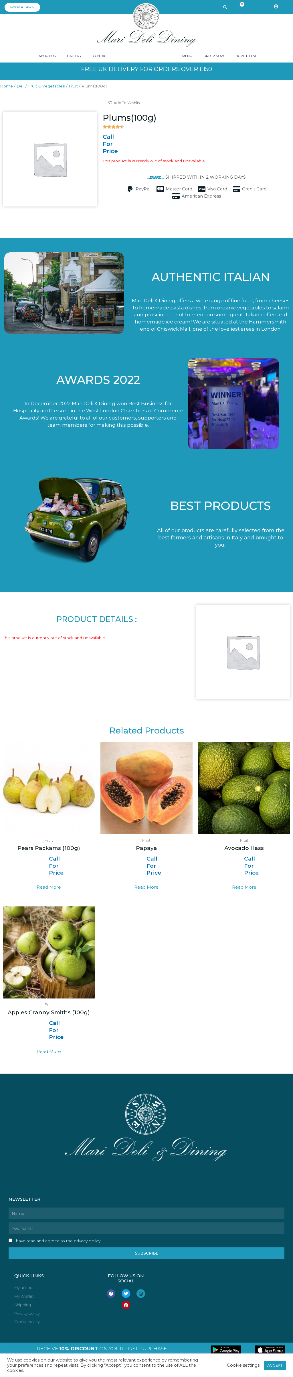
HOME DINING (246, 56)
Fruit (73, 86)
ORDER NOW (214, 56)
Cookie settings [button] (243, 1365)
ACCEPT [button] (274, 1365)
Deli (20, 86)
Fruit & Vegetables (46, 86)
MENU (187, 56)
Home (6, 86)
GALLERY (74, 56)
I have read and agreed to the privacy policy (56, 1240)
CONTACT (100, 56)
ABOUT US (47, 56)
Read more (49, 887)
